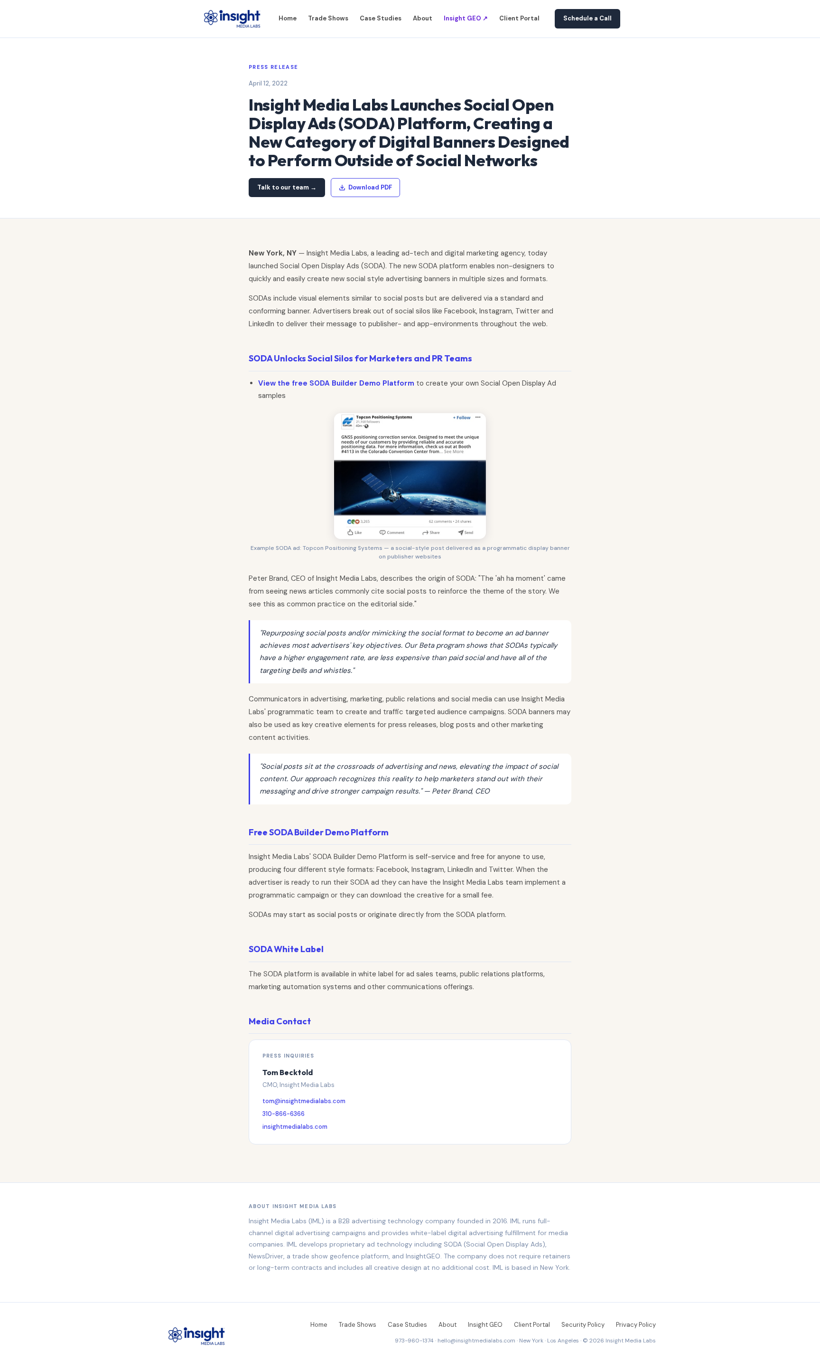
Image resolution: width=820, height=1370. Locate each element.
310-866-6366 (283, 1114)
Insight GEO (485, 1325)
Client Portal (519, 18)
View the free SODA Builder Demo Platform (336, 383)
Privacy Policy (636, 1325)
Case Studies (380, 18)
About (422, 18)
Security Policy (583, 1325)
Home (288, 18)
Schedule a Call (587, 18)
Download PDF (370, 187)
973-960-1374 (414, 1340)
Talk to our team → (287, 187)
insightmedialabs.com (294, 1127)
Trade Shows (328, 18)
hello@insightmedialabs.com (476, 1340)
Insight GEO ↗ (466, 18)
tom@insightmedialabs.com (303, 1101)
